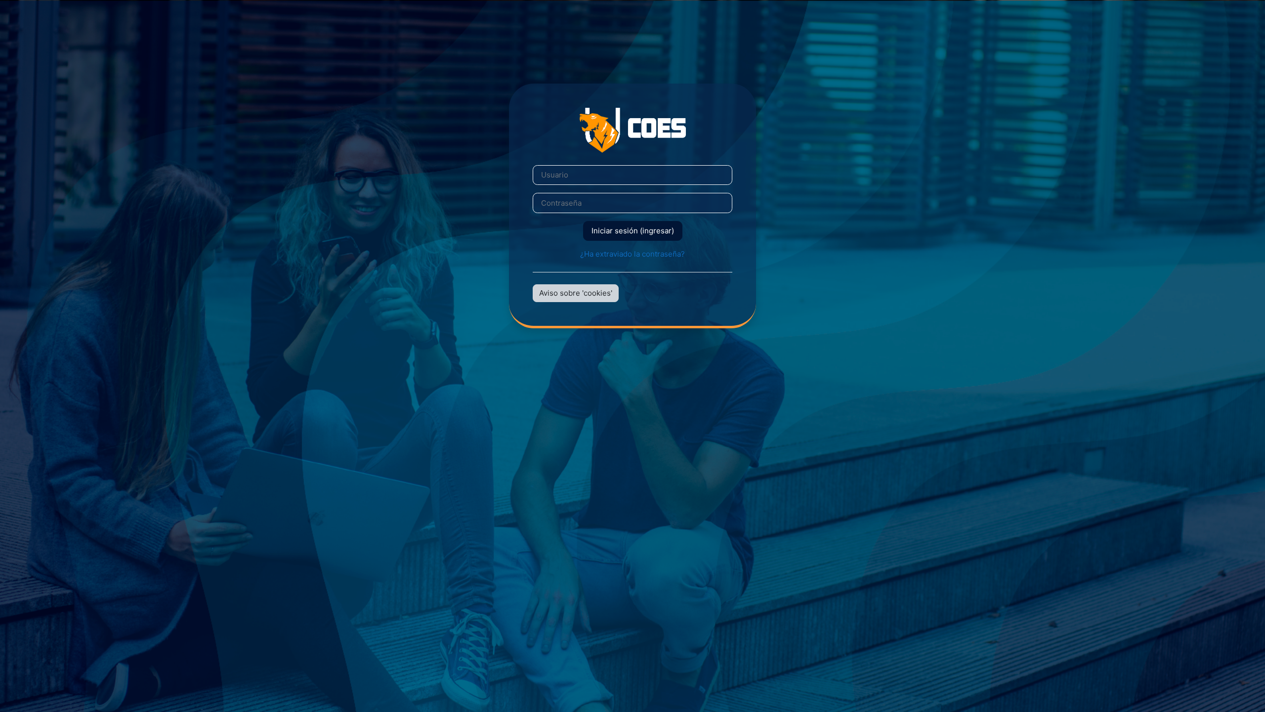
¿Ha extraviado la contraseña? (632, 254)
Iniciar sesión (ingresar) (632, 230)
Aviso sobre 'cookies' (575, 293)
